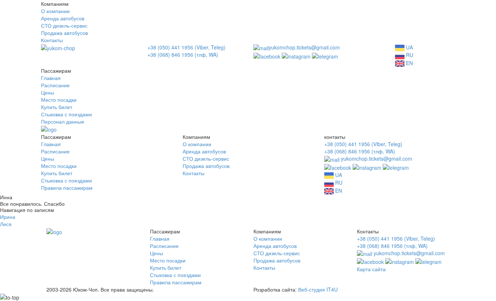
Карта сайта (371, 269)
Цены (47, 92)
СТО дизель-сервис (64, 25)
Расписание (55, 85)
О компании (55, 11)
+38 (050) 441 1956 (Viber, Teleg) (186, 47)
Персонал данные (62, 121)
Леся (6, 224)
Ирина (7, 216)
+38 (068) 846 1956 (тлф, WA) (182, 54)
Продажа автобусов (64, 32)
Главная (51, 77)
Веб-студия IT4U (318, 289)
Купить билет (56, 107)
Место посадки (59, 99)
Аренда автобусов (62, 18)
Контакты (52, 40)
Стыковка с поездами (66, 114)
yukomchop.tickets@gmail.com (304, 47)
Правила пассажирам (67, 187)
